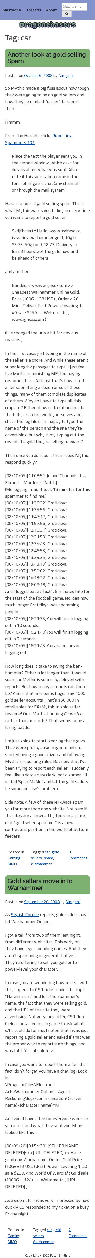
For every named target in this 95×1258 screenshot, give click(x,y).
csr (47, 852)
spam (48, 858)
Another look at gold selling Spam (47, 58)
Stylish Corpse (25, 914)
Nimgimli (66, 75)
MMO (12, 864)
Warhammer (41, 864)
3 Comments (78, 855)
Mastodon (12, 10)
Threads (33, 10)
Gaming (14, 858)
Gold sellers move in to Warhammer (40, 884)
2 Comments (78, 1233)
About (51, 10)
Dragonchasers (48, 25)
